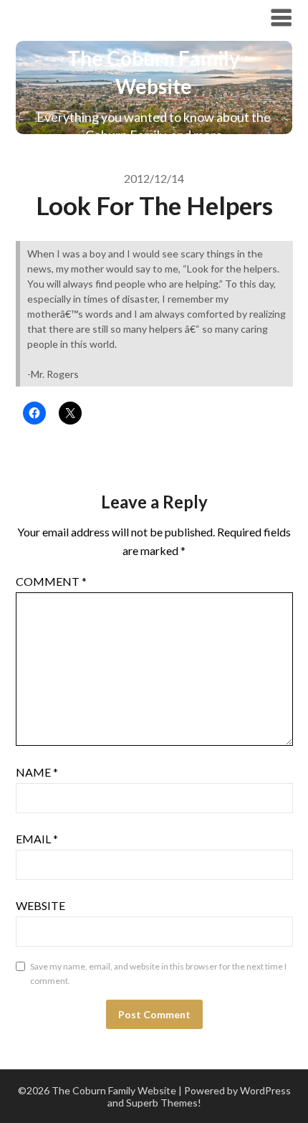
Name (37, 772)
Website (40, 905)
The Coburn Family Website (114, 17)
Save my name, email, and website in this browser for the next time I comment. (158, 973)
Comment (51, 581)
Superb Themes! (163, 1102)
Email (37, 838)
